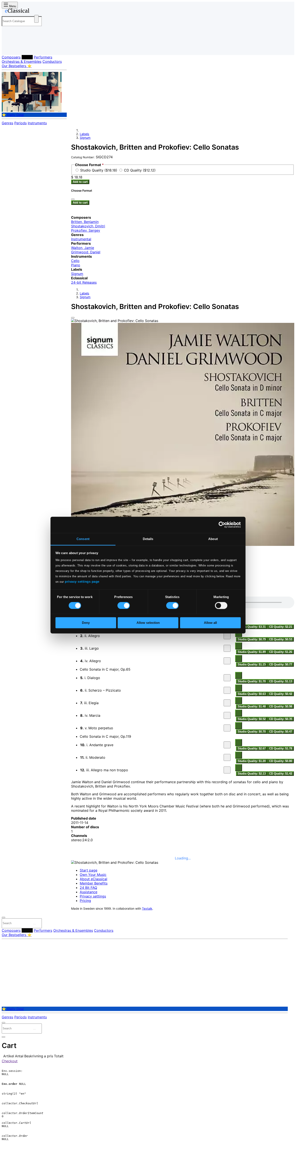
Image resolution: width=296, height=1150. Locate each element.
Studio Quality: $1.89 (252, 651)
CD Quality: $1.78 (280, 748)
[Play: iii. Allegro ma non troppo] (227, 770)
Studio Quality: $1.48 (252, 706)
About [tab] (213, 539)
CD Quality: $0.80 (280, 761)
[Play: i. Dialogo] (227, 677)
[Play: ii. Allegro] (227, 635)
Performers (43, 57)
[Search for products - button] (36, 19)
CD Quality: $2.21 (280, 626)
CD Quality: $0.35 (280, 719)
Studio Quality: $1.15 (252, 664)
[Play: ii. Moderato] (227, 757)
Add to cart (80, 181)
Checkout (10, 1061)
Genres (7, 123)
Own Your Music (93, 874)
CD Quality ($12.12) (140, 170)
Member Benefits (93, 883)
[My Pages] (9, 48)
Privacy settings (93, 896)
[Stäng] (73, 199)
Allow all (210, 623)
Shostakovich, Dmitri (88, 226)
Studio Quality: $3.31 (252, 626)
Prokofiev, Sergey (85, 230)
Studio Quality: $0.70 (252, 731)
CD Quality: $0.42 (280, 693)
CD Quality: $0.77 (280, 664)
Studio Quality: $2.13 (252, 773)
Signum (85, 137)
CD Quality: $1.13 (280, 681)
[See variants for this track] (238, 645)
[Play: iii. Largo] (227, 648)
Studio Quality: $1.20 (252, 761)
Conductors (52, 61)
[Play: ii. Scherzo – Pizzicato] (227, 690)
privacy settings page (82, 581)
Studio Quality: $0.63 (252, 693)
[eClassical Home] (36, 11)
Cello (75, 261)
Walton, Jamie (82, 248)
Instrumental (81, 239)
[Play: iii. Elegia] (227, 702)
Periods (20, 123)
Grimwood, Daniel (85, 252)
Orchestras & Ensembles (21, 61)
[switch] (123, 605)
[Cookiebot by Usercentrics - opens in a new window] (222, 524)
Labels (27, 57)
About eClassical (93, 879)
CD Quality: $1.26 (280, 651)
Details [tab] (148, 539)
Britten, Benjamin (85, 222)
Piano (75, 265)
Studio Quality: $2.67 (252, 748)
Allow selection (148, 623)
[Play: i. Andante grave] (227, 744)
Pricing (85, 900)
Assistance (88, 892)
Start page (88, 870)
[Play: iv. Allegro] (227, 660)
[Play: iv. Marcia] (227, 715)
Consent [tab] (82, 539)
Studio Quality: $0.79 (252, 639)
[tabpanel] (182, 686)
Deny (86, 623)
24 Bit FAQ (88, 887)
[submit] (34, 1029)
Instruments (37, 123)
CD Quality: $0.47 (280, 731)
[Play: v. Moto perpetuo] (227, 728)
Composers (11, 57)
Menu (12, 6)
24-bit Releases (84, 282)
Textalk (147, 908)
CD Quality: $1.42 (280, 773)
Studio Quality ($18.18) (99, 170)
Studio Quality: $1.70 (252, 681)
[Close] (73, 317)
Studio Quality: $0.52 (252, 719)
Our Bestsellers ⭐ (17, 66)
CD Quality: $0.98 (280, 706)
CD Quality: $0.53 (280, 639)
